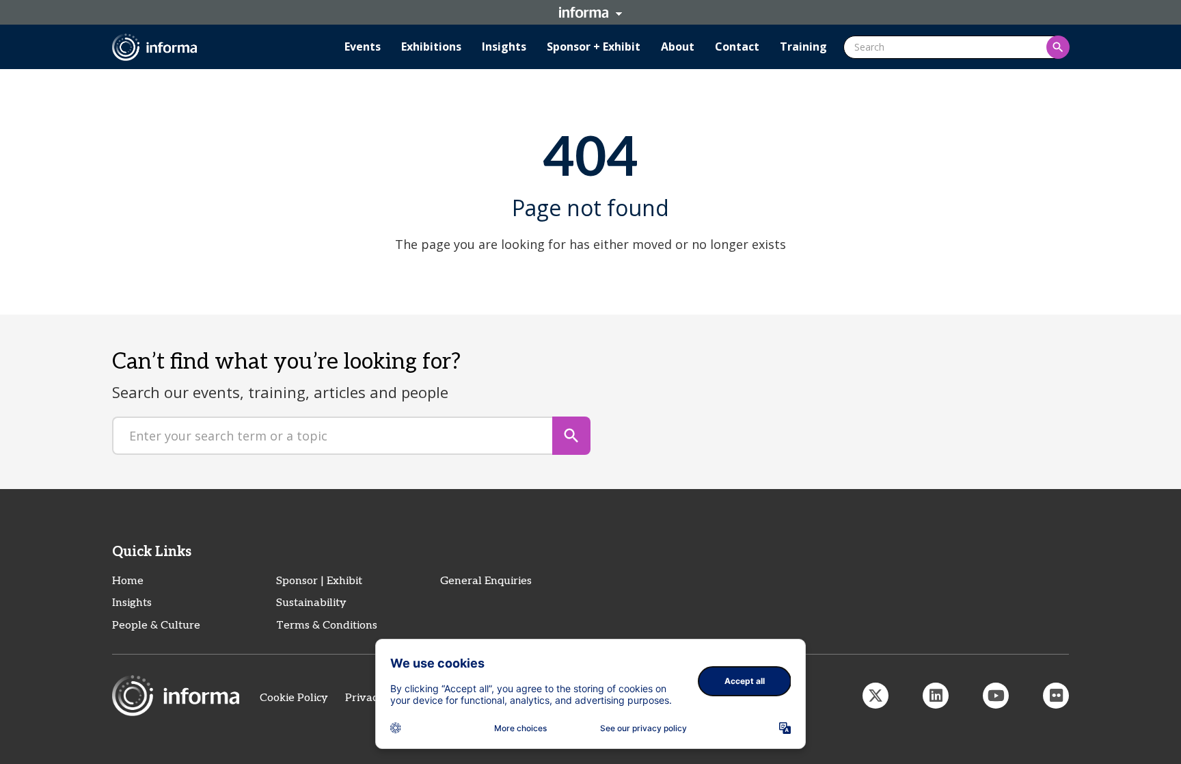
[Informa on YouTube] (996, 696)
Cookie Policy (294, 697)
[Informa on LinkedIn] (936, 696)
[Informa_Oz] (875, 696)
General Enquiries (486, 581)
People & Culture (156, 625)
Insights (132, 602)
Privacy (364, 697)
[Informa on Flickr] (1056, 696)
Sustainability (311, 602)
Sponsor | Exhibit (319, 581)
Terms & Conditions (326, 625)
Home (128, 581)
